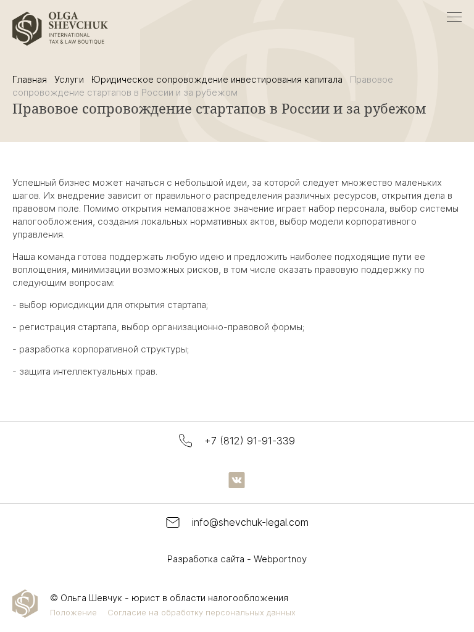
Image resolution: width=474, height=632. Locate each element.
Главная (29, 79)
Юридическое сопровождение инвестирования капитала (217, 79)
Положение (73, 612)
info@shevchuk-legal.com (250, 522)
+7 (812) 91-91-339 (249, 440)
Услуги (69, 79)
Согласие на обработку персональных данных (201, 612)
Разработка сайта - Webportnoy (237, 559)
